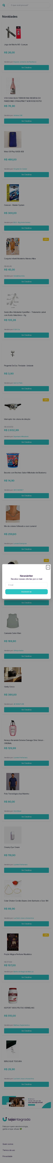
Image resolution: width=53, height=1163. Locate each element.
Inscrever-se (26, 592)
